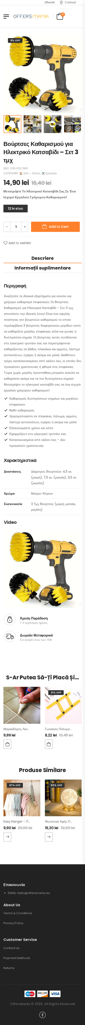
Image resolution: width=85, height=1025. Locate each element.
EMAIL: (12, 893)
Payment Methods (16, 958)
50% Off (56, 785)
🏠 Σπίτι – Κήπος (29, 173)
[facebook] (42, 1015)
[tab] (42, 258)
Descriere (43, 258)
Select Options (7, 837)
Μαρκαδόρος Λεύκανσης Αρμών (25, 729)
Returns (9, 968)
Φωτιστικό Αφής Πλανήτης (63, 821)
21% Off (56, 692)
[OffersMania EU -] (31, 16)
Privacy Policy (13, 923)
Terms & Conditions (17, 913)
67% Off (14, 785)
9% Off (15, 40)
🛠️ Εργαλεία (49, 173)
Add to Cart (59, 226)
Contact (70, 2)
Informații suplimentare (43, 268)
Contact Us (11, 948)
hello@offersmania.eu (33, 893)
